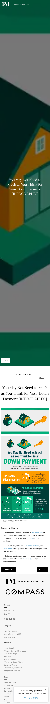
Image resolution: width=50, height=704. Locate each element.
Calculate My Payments (13, 668)
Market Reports (10, 659)
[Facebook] (4, 619)
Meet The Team (10, 683)
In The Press (8, 686)
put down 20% (37, 533)
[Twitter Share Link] (41, 385)
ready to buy (28, 559)
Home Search (9, 648)
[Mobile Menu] (46, 4)
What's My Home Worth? (13, 662)
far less (30, 538)
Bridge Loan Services (12, 671)
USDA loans (7, 549)
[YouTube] (10, 619)
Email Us (7, 614)
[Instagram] (7, 619)
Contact (7, 702)
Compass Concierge (11, 665)
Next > (42, 569)
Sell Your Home (9, 688)
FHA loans (28, 546)
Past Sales (8, 657)
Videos (6, 697)
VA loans (36, 546)
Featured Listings (10, 654)
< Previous (8, 569)
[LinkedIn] (14, 619)
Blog (5, 700)
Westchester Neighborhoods (15, 651)
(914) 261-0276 (31, 697)
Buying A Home (10, 691)
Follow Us (7, 694)
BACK (5, 360)
